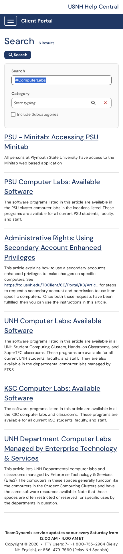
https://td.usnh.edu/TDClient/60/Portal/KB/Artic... (51, 285)
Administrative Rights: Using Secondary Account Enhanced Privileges (53, 247)
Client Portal (37, 20)
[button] (93, 103)
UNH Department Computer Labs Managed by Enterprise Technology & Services (60, 448)
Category (20, 93)
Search (18, 71)
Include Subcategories (37, 114)
